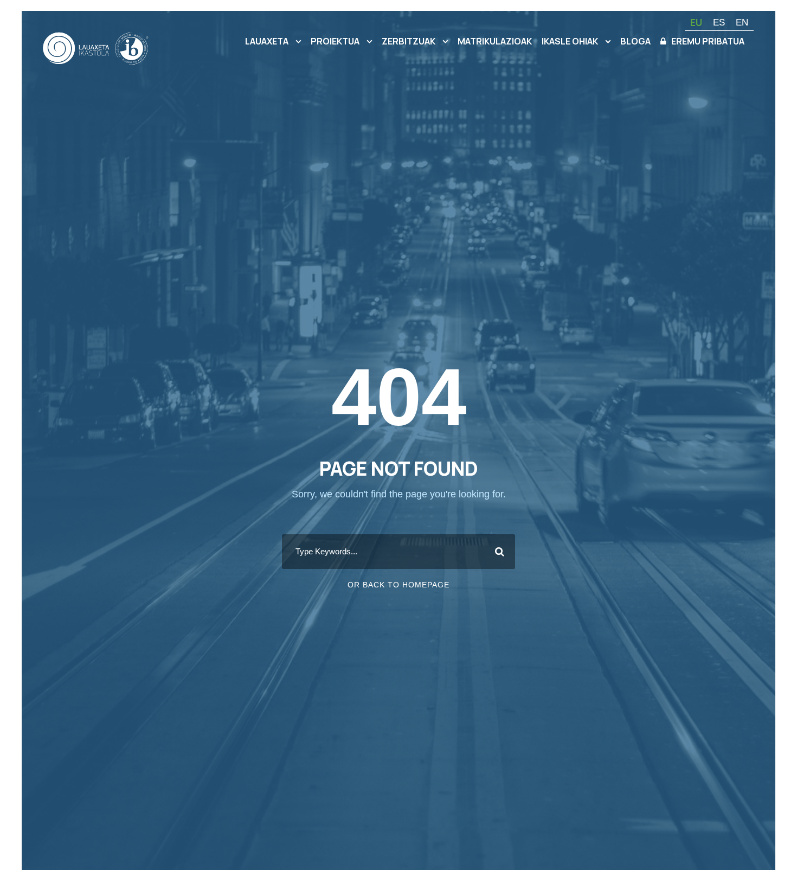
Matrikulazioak (495, 41)
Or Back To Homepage (398, 584)
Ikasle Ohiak (570, 41)
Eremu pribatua (707, 41)
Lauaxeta (266, 41)
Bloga (635, 41)
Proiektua (335, 41)
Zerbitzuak (408, 41)
